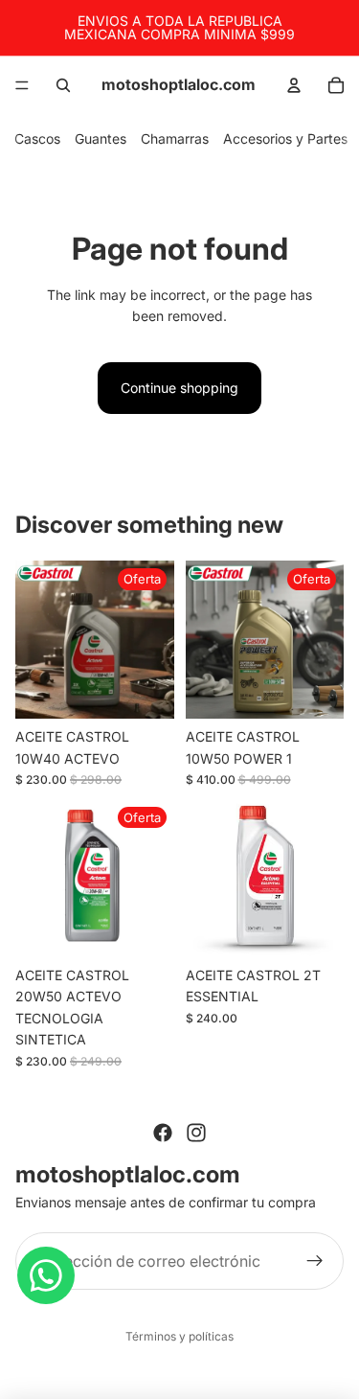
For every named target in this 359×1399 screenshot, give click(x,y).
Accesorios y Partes (285, 138)
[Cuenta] (294, 85)
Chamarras (175, 138)
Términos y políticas (179, 1336)
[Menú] (22, 85)
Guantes (100, 138)
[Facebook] (162, 1132)
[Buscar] (63, 85)
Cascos (37, 138)
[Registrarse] (315, 1261)
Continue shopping (179, 387)
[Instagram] (196, 1132)
